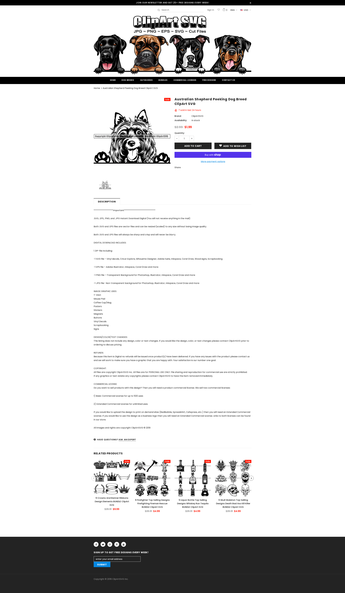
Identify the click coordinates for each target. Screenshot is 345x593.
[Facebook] (96, 544)
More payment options (213, 161)
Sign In (210, 9)
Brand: (178, 116)
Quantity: (180, 133)
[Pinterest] (116, 544)
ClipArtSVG (197, 116)
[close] (250, 2)
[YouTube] (123, 544)
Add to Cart (111, 479)
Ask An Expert (127, 439)
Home (97, 88)
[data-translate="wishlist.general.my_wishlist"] (219, 10)
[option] (132, 136)
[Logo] (172, 44)
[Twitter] (103, 544)
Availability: (181, 120)
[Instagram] (109, 544)
